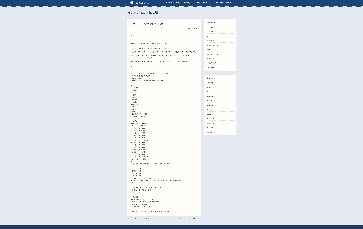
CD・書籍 (197, 3)
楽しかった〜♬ (211, 40)
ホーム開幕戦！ (211, 27)
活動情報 (177, 3)
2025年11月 (210, 119)
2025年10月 (210, 123)
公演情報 (169, 3)
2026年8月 (210, 83)
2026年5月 (210, 96)
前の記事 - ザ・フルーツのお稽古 (140, 218)
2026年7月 (210, 87)
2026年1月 (210, 114)
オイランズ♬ (211, 49)
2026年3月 (210, 105)
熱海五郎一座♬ (211, 63)
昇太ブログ (187, 3)
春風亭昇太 (142, 3)
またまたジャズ (211, 36)
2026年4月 (210, 101)
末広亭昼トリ (211, 32)
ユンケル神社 (211, 58)
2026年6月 (210, 92)
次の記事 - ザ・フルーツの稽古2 (187, 218)
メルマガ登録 (218, 3)
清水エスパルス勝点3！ (214, 45)
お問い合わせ (230, 3)
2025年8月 (210, 132)
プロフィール (207, 3)
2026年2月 (210, 110)
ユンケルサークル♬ (213, 54)
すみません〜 (211, 67)
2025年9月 (210, 128)
